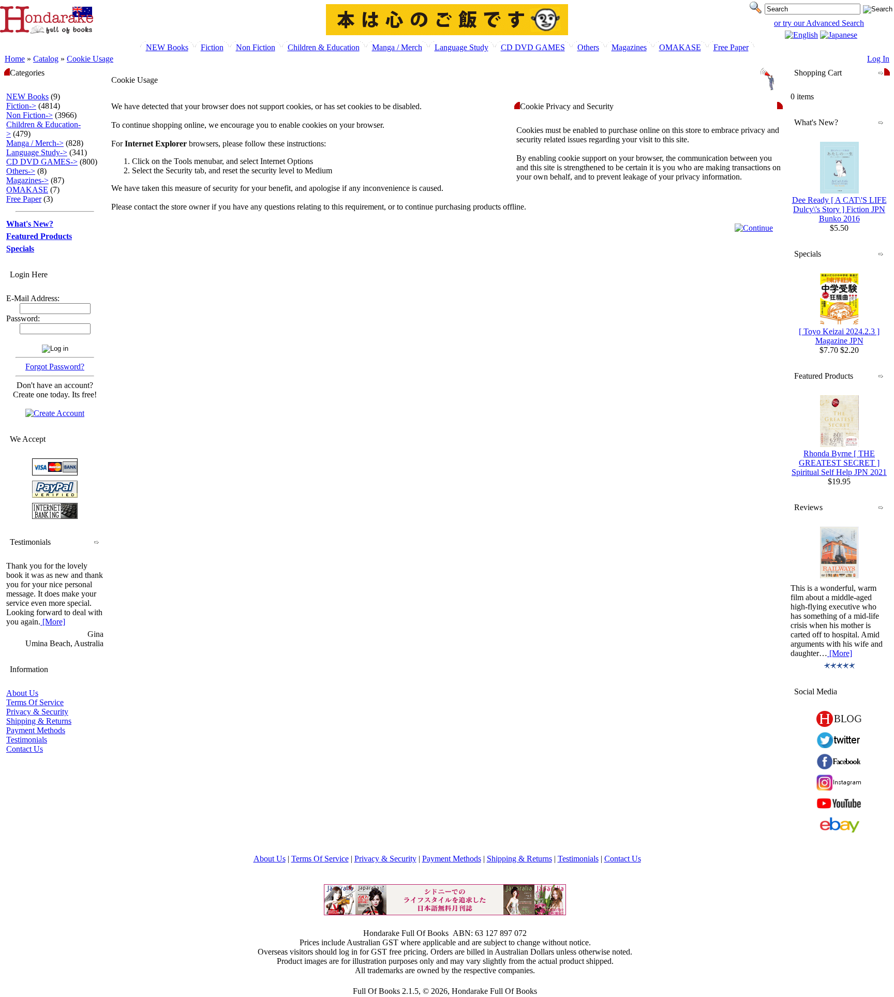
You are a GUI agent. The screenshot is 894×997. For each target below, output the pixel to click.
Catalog (45, 58)
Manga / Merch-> (35, 143)
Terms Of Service (35, 702)
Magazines (629, 47)
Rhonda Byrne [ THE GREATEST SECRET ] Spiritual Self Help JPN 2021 (839, 463)
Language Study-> (36, 152)
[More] (52, 621)
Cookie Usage (90, 58)
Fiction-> (21, 105)
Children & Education (324, 47)
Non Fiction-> (29, 115)
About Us (22, 693)
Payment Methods (35, 730)
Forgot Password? (54, 366)
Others (588, 47)
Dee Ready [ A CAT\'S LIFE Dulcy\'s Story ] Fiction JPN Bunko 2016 (839, 209)
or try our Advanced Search (819, 23)
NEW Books (167, 47)
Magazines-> (27, 180)
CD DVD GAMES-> (42, 161)
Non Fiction (255, 47)
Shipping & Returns (38, 721)
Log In (878, 58)
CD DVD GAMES (533, 47)
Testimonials (26, 739)
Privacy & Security (37, 711)
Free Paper (731, 47)
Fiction (212, 47)
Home (15, 58)
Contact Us (24, 749)
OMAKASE (680, 47)
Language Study (461, 47)
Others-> (20, 171)
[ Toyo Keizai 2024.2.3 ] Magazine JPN (839, 336)
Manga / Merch (397, 47)
